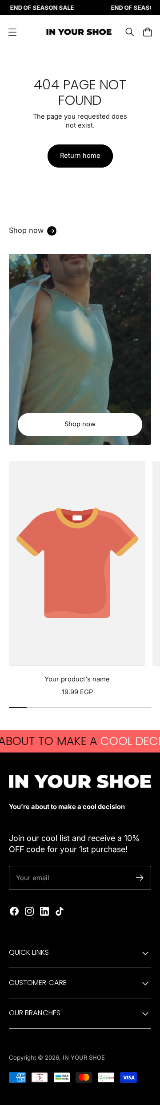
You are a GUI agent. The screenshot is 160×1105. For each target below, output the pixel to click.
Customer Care (38, 982)
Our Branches (34, 1013)
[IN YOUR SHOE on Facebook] (14, 911)
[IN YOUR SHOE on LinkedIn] (44, 911)
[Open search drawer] (130, 32)
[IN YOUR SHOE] (78, 32)
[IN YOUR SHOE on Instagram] (29, 911)
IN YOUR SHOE (84, 1057)
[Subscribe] (139, 877)
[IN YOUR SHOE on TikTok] (59, 911)
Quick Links (29, 952)
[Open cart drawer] (147, 32)
